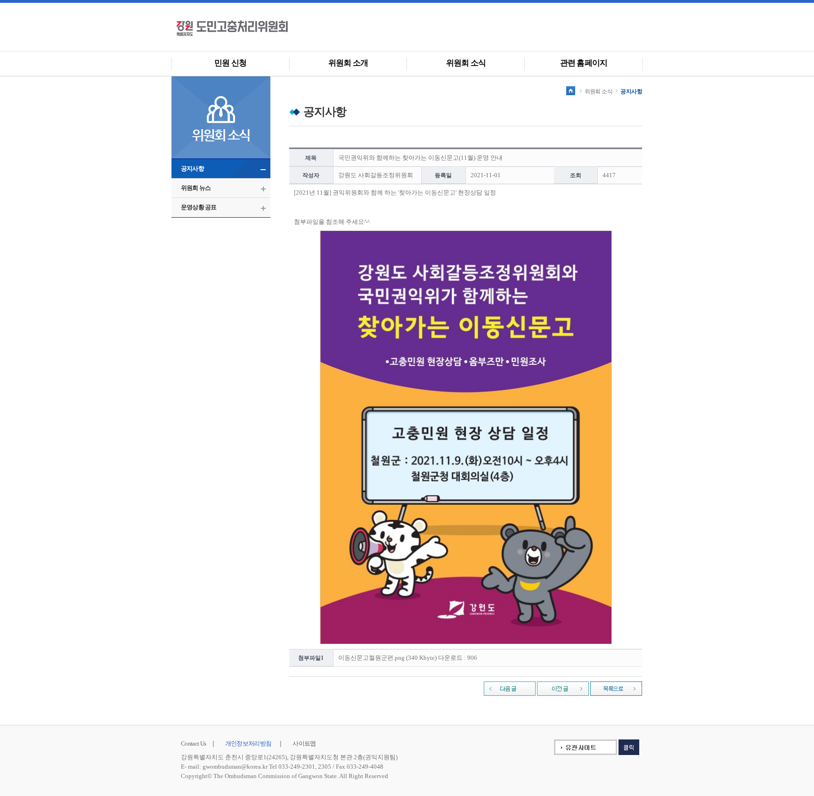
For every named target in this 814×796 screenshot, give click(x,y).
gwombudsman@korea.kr (235, 766)
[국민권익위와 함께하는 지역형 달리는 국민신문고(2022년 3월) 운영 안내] (510, 688)
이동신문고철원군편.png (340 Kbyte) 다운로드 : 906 (407, 657)
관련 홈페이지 (583, 62)
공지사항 (192, 168)
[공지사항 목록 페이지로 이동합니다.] (616, 688)
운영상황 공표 (198, 207)
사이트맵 (304, 743)
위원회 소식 (466, 62)
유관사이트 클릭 (590, 747)
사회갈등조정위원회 (247, 28)
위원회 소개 (348, 62)
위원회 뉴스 (196, 187)
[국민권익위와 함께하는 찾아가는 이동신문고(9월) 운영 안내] (563, 688)
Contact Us (193, 743)
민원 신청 (230, 62)
